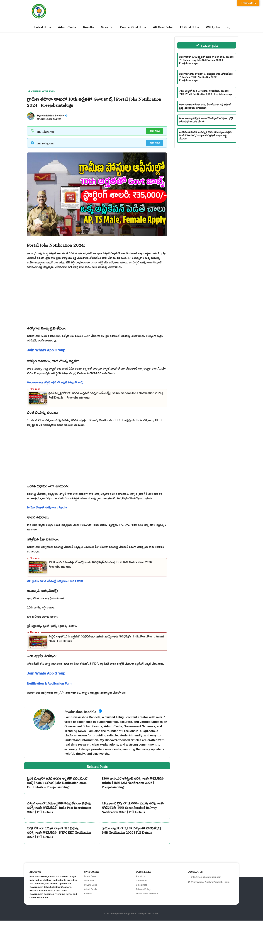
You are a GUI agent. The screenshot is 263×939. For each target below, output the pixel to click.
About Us (140, 876)
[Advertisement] (97, 62)
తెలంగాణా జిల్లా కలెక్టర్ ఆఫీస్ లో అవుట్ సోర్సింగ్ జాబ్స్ (55, 382)
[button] (228, 27)
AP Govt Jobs (162, 27)
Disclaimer (141, 885)
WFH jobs (213, 27)
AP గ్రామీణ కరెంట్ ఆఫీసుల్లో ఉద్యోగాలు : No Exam (55, 581)
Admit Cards (67, 27)
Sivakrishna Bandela (52, 115)
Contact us (141, 880)
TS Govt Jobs (189, 27)
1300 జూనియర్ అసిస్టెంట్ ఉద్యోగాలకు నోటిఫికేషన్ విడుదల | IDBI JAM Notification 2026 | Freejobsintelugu (133, 782)
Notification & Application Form (49, 683)
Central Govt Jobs (133, 27)
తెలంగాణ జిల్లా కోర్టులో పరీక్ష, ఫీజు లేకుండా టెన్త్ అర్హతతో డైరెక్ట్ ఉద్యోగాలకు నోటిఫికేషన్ (205, 105)
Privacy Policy (143, 889)
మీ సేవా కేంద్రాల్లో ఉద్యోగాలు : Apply (47, 507)
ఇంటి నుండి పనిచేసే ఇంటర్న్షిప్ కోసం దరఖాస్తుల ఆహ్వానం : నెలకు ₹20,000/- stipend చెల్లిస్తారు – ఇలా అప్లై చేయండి (206, 135)
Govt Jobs (89, 880)
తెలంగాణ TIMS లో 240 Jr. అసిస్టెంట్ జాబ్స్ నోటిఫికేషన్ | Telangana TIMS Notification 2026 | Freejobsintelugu (206, 77)
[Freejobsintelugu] (39, 11)
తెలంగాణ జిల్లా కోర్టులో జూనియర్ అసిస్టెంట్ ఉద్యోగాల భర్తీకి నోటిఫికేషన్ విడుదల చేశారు (206, 119)
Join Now (155, 131)
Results (88, 27)
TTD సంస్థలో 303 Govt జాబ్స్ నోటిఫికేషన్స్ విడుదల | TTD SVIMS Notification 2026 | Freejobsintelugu (206, 92)
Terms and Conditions (147, 893)
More (104, 27)
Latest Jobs (42, 27)
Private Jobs (90, 885)
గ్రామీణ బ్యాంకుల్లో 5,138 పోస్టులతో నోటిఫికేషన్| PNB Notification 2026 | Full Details (131, 829)
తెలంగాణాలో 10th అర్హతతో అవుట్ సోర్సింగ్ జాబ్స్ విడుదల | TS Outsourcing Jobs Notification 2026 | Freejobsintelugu (206, 59)
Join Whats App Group (46, 349)
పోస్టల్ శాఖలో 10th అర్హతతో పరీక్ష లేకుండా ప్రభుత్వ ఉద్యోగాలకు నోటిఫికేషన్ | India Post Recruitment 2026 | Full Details (59, 806)
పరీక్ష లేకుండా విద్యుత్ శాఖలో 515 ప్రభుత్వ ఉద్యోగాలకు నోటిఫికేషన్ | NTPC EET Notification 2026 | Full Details (59, 831)
